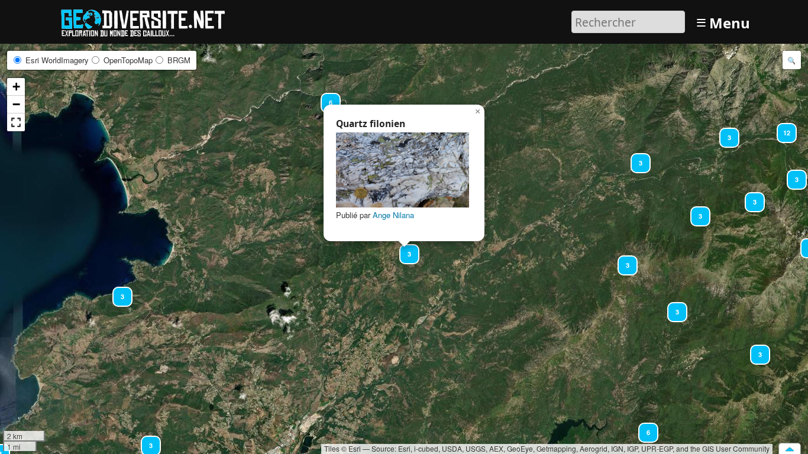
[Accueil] (148, 20)
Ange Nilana (393, 214)
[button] (695, 211)
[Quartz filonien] (402, 169)
